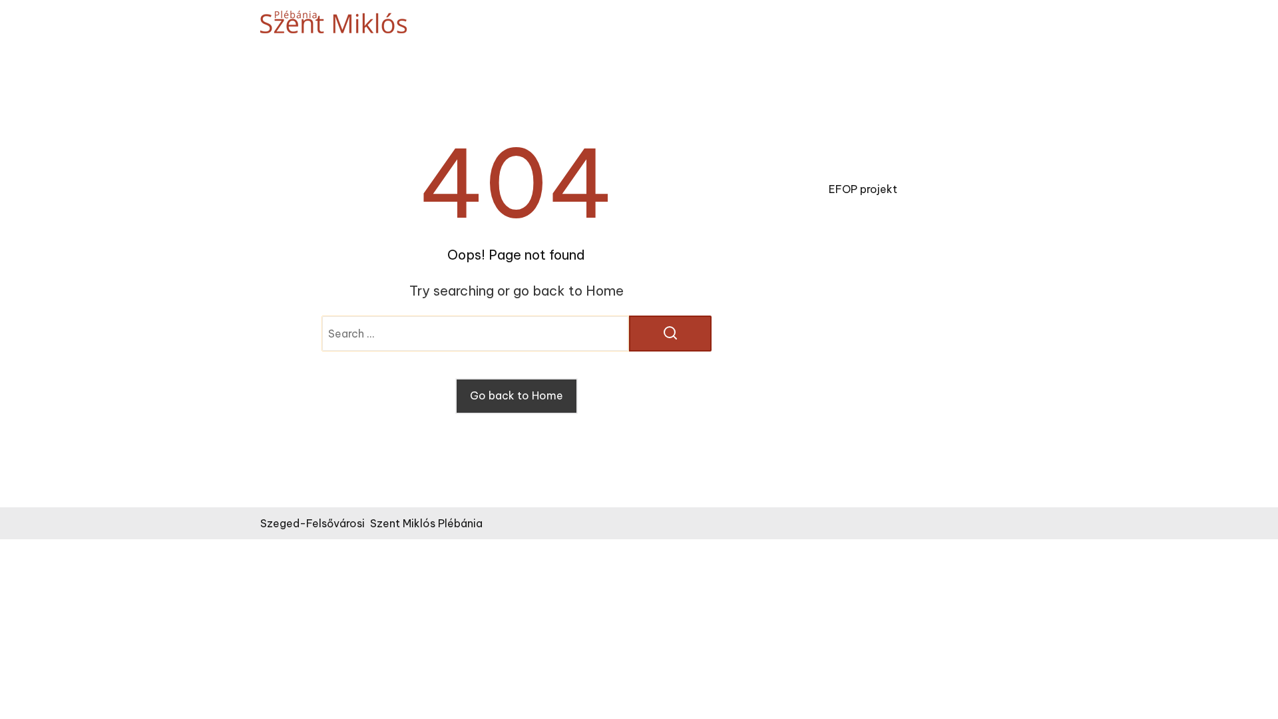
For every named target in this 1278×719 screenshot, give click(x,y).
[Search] (670, 334)
